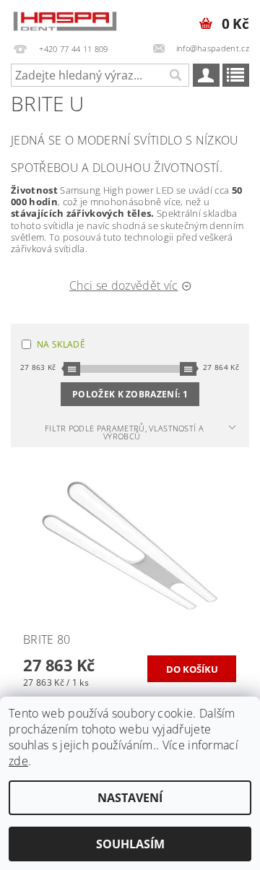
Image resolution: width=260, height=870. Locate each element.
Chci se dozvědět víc (123, 285)
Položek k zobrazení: (130, 394)
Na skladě (61, 344)
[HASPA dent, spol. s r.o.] (65, 19)
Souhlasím (130, 844)
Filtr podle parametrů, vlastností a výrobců (124, 432)
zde (18, 761)
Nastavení (130, 798)
